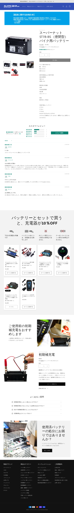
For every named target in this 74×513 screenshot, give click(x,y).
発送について (58, 472)
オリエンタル (7, 487)
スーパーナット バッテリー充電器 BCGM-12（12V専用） (11, 263)
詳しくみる (47, 450)
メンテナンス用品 (25, 493)
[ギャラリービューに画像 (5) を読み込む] (7, 72)
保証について (41, 472)
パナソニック (7, 477)
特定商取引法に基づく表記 (61, 480)
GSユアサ (6, 472)
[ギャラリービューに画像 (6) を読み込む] (14, 72)
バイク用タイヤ (24, 498)
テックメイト (7, 482)
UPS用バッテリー (25, 475)
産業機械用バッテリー (26, 485)
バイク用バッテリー (25, 467)
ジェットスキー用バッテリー (27, 472)
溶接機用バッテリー (25, 482)
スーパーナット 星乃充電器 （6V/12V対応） (28, 263)
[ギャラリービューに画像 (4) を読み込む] (30, 64)
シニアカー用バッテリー (26, 480)
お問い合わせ (58, 482)
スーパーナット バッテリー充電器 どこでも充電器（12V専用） (62, 263)
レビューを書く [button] (59, 133)
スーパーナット (7, 467)
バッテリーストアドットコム (34, 509)
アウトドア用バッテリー (26, 477)
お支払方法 (57, 467)
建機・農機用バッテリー (26, 487)
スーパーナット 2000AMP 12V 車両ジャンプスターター (28, 296)
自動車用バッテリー (25, 470)
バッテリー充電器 (25, 490)
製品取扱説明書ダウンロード (44, 482)
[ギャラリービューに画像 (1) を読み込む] (7, 64)
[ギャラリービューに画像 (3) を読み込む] (22, 64)
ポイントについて (42, 467)
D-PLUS (5, 490)
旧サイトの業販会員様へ (43, 480)
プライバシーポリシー (60, 477)
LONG (5, 470)
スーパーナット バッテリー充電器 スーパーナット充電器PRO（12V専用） (45, 263)
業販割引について (42, 477)
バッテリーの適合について (44, 470)
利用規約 (57, 475)
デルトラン (6, 485)
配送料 (42, 46)
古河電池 (6, 475)
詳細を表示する (42, 388)
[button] (31, 6)
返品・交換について (59, 470)
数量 (40, 52)
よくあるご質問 (41, 475)
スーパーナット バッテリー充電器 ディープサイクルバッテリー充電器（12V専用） (11, 297)
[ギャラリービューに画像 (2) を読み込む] (14, 64)
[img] (8, 144)
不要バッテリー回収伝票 (26, 495)
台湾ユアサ (6, 480)
